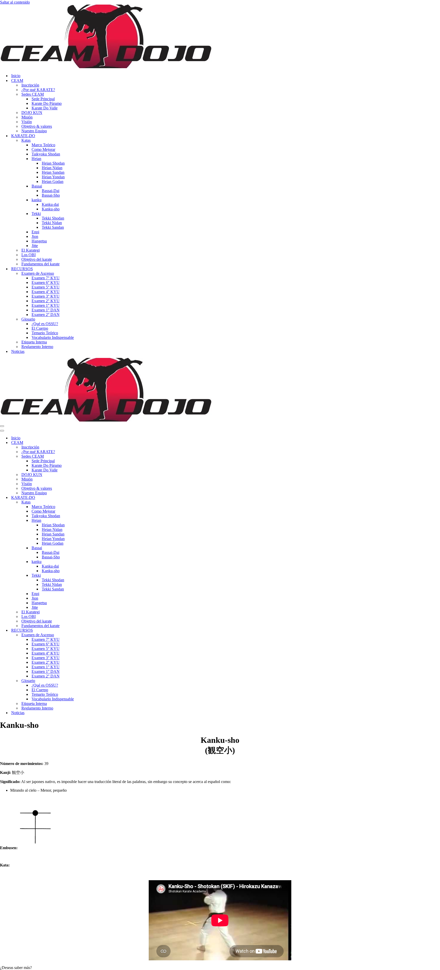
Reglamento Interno (37, 346)
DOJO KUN (31, 112)
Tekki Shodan (53, 218)
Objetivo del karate (36, 259)
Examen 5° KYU (46, 287)
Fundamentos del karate (40, 264)
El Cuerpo (40, 328)
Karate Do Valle (45, 108)
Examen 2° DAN (46, 314)
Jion (35, 236)
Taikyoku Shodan (46, 154)
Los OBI (28, 255)
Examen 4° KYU (46, 291)
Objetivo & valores (36, 126)
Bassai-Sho (51, 195)
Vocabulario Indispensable (53, 337)
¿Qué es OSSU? (45, 324)
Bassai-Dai (50, 191)
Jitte (35, 245)
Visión (26, 122)
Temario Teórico (45, 333)
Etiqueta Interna (34, 342)
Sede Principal (43, 99)
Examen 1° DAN (46, 310)
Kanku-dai (50, 204)
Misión (27, 117)
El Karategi (30, 250)
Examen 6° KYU (46, 282)
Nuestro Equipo (34, 131)
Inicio (15, 76)
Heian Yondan (53, 177)
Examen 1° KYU (46, 305)
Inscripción (30, 85)
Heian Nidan (52, 168)
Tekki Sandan (53, 227)
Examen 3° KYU (46, 296)
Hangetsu (39, 241)
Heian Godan (52, 181)
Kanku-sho (51, 209)
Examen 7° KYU (46, 278)
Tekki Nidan (52, 223)
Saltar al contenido (15, 2)
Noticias (17, 351)
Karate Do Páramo (47, 103)
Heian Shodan (53, 163)
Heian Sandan (53, 172)
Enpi (35, 232)
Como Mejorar (43, 149)
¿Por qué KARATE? (38, 90)
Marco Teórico (43, 145)
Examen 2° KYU (46, 301)
